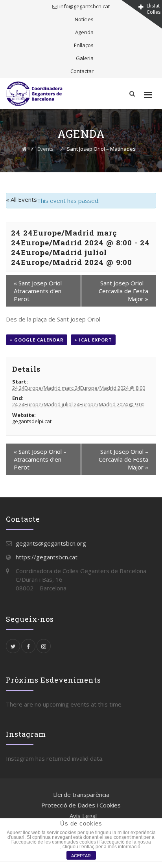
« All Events (21, 199)
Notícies (84, 19)
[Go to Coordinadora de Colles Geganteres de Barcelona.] (24, 148)
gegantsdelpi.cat (32, 421)
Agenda (84, 32)
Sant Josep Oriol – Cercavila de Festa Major (123, 291)
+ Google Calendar (36, 340)
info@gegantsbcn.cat (84, 6)
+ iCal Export (93, 340)
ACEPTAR (81, 855)
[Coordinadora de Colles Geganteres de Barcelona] (36, 93)
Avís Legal (83, 816)
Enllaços (84, 45)
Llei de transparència (81, 794)
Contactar (82, 71)
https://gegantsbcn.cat (46, 557)
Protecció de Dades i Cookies (81, 805)
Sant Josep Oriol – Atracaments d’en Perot (40, 291)
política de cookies (40, 846)
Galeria (85, 58)
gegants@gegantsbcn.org (51, 543)
